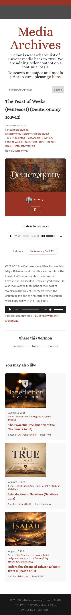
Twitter (36, 346)
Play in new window (45, 315)
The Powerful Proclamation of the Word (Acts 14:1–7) (31, 427)
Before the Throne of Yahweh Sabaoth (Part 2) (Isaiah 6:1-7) (34, 569)
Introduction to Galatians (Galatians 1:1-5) (33, 496)
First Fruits (38, 141)
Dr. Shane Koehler (27, 434)
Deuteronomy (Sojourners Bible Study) (27, 133)
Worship (30, 145)
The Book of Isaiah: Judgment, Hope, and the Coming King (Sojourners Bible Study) (29, 558)
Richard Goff (24, 504)
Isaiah (41, 576)
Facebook (18, 346)
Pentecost (18, 145)
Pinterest (53, 346)
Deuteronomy (20, 150)
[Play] (11, 236)
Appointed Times (22, 137)
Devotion (47, 137)
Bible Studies (20, 129)
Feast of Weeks (13, 141)
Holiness (51, 141)
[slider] (26, 236)
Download (11, 320)
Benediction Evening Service (30, 416)
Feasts (27, 141)
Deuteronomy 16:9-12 (42, 251)
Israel (8, 145)
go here (53, 76)
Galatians (46, 504)
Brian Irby (38, 199)
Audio (36, 137)
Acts (49, 434)
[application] (32, 236)
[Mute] (43, 236)
